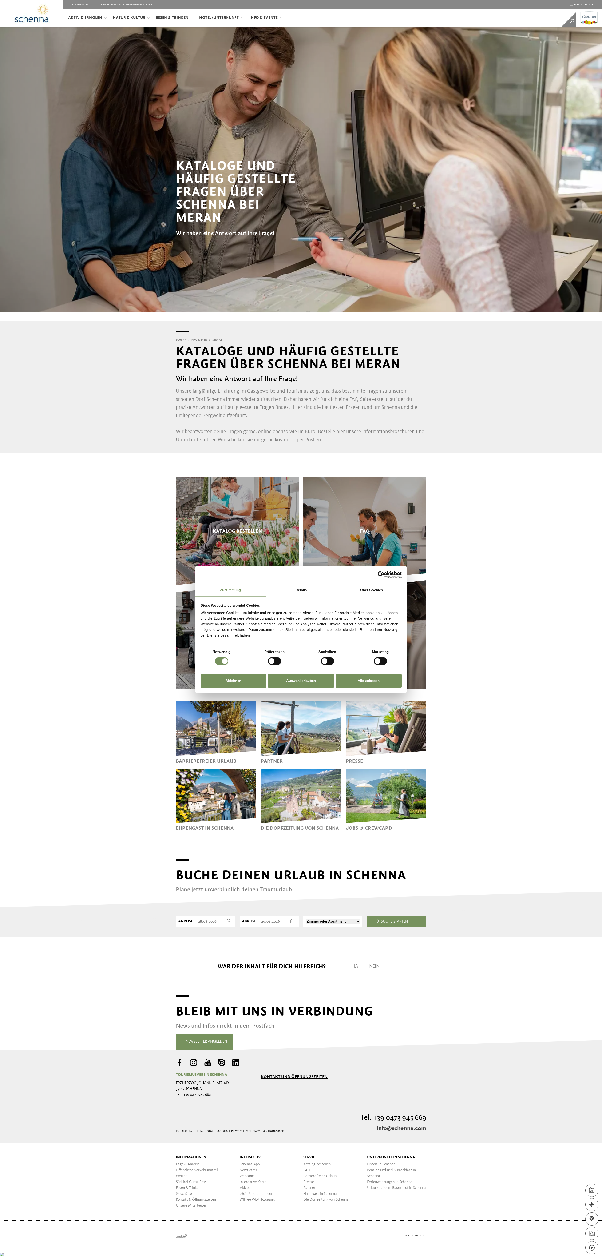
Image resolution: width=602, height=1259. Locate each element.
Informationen (191, 1157)
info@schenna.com (401, 1128)
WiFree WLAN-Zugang (257, 1200)
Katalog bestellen (317, 1164)
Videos (245, 1188)
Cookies (222, 1131)
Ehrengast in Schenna (320, 1194)
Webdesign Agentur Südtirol (181, 1236)
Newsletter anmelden (206, 1042)
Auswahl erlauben (301, 681)
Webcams (247, 1176)
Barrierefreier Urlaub (320, 1176)
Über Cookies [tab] (371, 590)
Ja (356, 966)
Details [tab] (301, 590)
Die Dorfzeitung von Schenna (326, 1200)
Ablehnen (233, 681)
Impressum (252, 1131)
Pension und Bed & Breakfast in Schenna (391, 1173)
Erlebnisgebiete (82, 4)
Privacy (236, 1131)
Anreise (185, 921)
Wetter (181, 1176)
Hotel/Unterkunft (219, 18)
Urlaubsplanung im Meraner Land (126, 4)
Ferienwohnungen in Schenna (389, 1182)
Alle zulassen (369, 681)
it (578, 4)
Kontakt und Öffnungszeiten (294, 1076)
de (571, 4)
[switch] (274, 661)
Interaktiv (250, 1157)
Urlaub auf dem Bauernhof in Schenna (396, 1188)
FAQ (306, 1170)
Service (310, 1157)
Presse (308, 1182)
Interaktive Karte (253, 1182)
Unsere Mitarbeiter (191, 1205)
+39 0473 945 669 (197, 1095)
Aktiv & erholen (85, 18)
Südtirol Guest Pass (191, 1182)
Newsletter (248, 1170)
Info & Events (264, 18)
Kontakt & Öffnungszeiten (196, 1200)
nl (593, 4)
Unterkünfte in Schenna (391, 1157)
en (585, 4)
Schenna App (250, 1164)
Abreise (249, 921)
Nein (374, 966)
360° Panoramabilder (256, 1194)
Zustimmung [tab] (230, 590)
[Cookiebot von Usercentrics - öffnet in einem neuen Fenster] (381, 574)
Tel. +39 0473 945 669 (393, 1118)
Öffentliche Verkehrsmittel (197, 1170)
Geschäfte (184, 1194)
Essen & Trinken (172, 18)
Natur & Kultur (129, 18)
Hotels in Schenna (381, 1164)
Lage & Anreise (188, 1164)
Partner (309, 1188)
